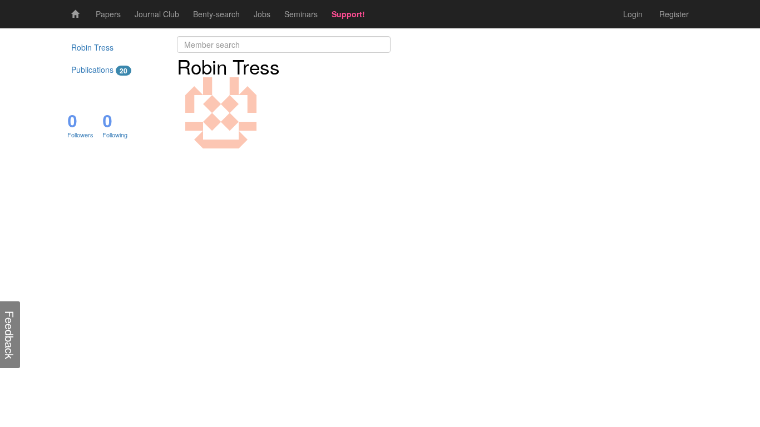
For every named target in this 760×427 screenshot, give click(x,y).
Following (114, 134)
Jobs (262, 13)
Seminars (301, 13)
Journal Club (157, 13)
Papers (108, 13)
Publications (99, 70)
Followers (80, 134)
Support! (348, 13)
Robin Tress (92, 47)
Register (674, 13)
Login (633, 13)
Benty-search (216, 13)
